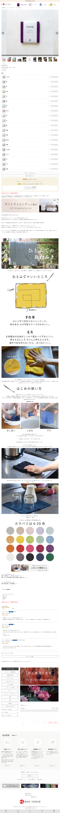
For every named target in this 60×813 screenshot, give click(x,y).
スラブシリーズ (10, 678)
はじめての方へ (20, 779)
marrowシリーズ (10, 681)
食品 (10, 700)
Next (57, 33)
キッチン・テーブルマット (10, 7)
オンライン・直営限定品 (10, 672)
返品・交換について (30, 175)
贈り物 (10, 703)
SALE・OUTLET (10, 706)
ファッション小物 (10, 687)
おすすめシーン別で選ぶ (7, 709)
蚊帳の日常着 (10, 675)
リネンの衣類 (10, 684)
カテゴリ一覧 (10, 668)
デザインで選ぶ (5, 712)
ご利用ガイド (30, 775)
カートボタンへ (39, 807)
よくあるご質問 (30, 779)
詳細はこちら (7, 765)
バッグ (10, 690)
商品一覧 (39, 779)
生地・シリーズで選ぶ (6, 715)
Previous (3, 33)
